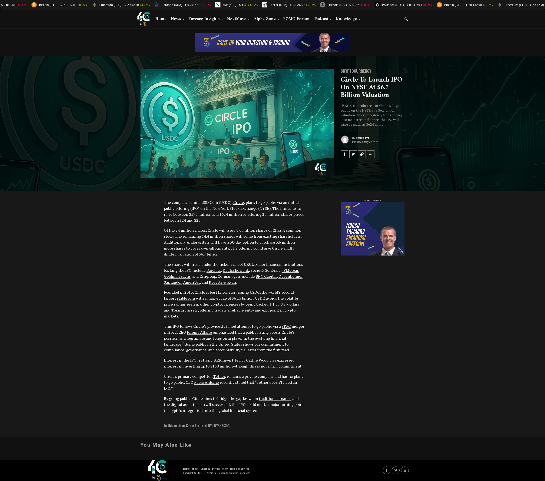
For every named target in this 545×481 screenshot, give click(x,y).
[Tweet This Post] (353, 154)
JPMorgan (290, 270)
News (176, 19)
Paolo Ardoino (206, 382)
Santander (173, 282)
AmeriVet (191, 282)
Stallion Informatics (240, 473)
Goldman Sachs (177, 276)
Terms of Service (239, 468)
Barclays (214, 270)
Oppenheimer (290, 276)
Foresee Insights (203, 19)
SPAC (286, 326)
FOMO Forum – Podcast (305, 19)
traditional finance (275, 398)
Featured (201, 425)
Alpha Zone (265, 19)
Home (160, 19)
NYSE (217, 425)
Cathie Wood (257, 360)
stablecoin (186, 298)
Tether (219, 376)
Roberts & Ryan (222, 282)
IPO (210, 425)
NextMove (236, 19)
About (195, 468)
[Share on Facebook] (344, 154)
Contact (205, 468)
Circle (238, 202)
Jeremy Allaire (199, 332)
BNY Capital (266, 276)
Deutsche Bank (236, 270)
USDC (225, 425)
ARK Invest (223, 360)
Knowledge (346, 19)
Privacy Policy (220, 468)
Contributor (362, 137)
